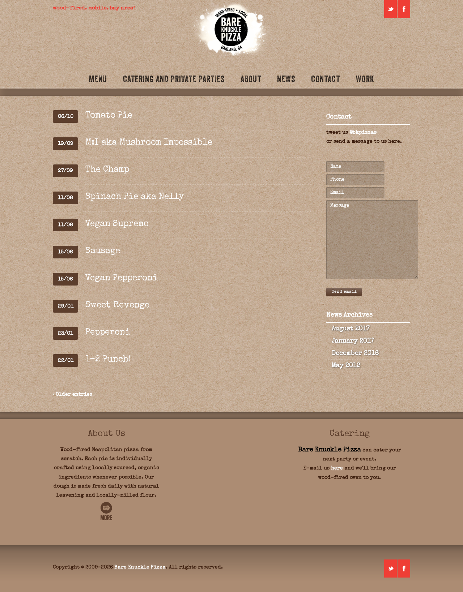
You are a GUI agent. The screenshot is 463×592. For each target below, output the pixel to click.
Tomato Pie (108, 115)
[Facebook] (404, 9)
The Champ (107, 170)
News (286, 78)
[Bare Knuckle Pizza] (231, 30)
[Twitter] (390, 9)
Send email (344, 292)
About (251, 78)
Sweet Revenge (117, 305)
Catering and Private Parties (174, 78)
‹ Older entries (72, 394)
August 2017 (351, 329)
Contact (325, 78)
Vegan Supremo (117, 224)
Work (365, 78)
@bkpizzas (363, 132)
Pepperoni (107, 332)
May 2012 (346, 366)
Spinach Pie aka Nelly (134, 197)
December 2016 (355, 353)
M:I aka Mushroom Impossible (148, 142)
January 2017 (353, 341)
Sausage (102, 251)
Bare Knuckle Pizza (140, 567)
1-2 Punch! (108, 359)
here (337, 468)
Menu (98, 78)
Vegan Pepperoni (121, 278)
